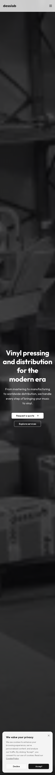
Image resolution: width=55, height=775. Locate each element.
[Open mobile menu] (50, 6)
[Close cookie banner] (48, 735)
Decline (16, 766)
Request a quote (25, 415)
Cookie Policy (12, 758)
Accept (38, 766)
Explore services (27, 423)
